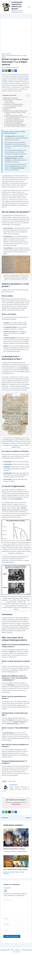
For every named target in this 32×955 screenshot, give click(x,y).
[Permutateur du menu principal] (28, 7)
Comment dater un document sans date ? (15, 121)
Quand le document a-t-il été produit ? (13, 99)
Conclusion (6, 109)
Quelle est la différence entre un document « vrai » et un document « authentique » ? (17, 117)
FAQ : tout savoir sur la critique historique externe (15, 111)
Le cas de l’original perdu (10, 107)
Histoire (14, 851)
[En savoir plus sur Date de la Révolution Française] (16, 837)
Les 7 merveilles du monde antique (15, 869)
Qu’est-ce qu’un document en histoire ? (14, 115)
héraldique (7, 466)
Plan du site (16, 951)
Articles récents (11, 781)
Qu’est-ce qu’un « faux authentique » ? (14, 123)
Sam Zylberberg (13, 784)
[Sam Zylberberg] (6, 787)
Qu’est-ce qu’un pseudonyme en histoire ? (15, 119)
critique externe (7, 175)
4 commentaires (7, 851)
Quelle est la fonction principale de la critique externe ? (16, 113)
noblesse (8, 468)
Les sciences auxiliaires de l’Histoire (14, 105)
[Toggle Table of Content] (27, 95)
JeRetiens (17, 950)
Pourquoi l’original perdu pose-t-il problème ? (15, 126)
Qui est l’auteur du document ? (10, 97)
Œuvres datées (9, 101)
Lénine (11, 562)
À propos (4, 781)
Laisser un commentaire (9, 872)
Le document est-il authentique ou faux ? (14, 104)
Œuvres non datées (10, 102)
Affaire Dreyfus (9, 439)
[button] (5, 890)
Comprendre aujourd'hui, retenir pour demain (16, 5)
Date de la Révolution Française (14, 849)
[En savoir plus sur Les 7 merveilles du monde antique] (16, 861)
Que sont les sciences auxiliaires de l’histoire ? (16, 124)
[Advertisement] (16, 36)
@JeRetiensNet (16, 804)
